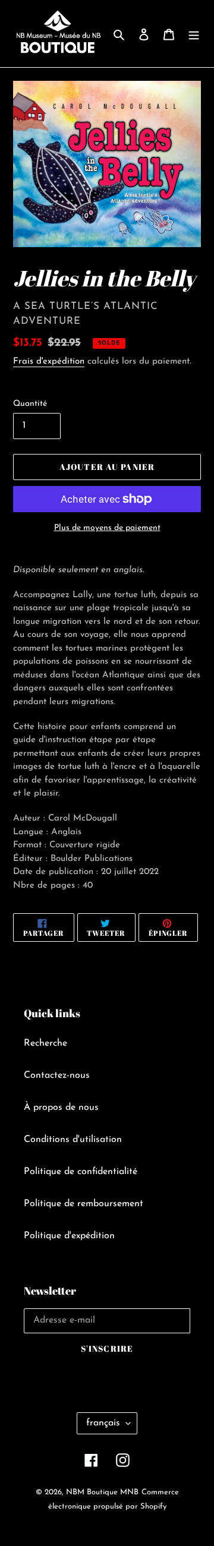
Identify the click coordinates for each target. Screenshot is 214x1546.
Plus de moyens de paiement (107, 527)
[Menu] (193, 34)
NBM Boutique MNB (102, 1492)
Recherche (45, 1043)
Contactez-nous (57, 1075)
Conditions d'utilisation (73, 1139)
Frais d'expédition (48, 361)
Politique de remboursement (83, 1204)
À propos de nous (61, 1107)
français (103, 1423)
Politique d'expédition (69, 1236)
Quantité (30, 403)
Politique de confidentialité (80, 1171)
